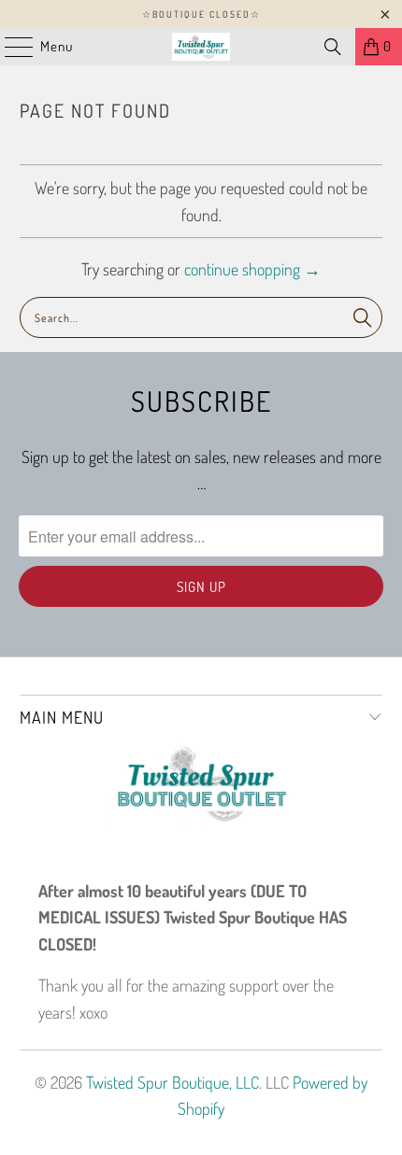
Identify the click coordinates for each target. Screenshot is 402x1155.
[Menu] (9, 46)
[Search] (333, 46)
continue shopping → (252, 269)
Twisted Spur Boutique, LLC (172, 1082)
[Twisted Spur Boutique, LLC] (201, 46)
